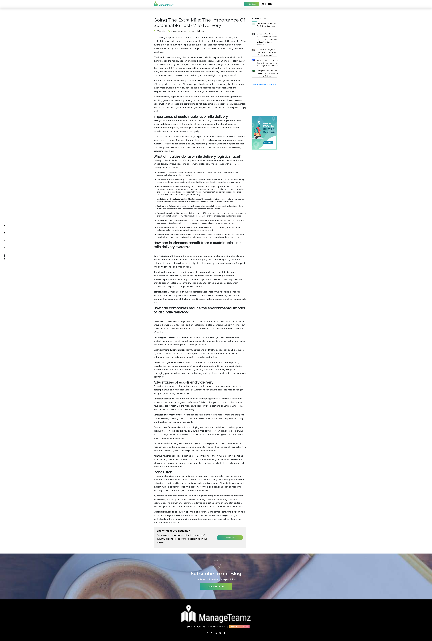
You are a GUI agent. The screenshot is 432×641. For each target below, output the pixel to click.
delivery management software (215, 511)
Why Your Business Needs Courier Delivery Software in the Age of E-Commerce (267, 63)
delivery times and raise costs (207, 209)
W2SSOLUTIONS (239, 626)
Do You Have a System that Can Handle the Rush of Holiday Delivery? (267, 52)
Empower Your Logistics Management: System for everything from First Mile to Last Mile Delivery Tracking (267, 39)
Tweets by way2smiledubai (264, 84)
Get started (229, 537)
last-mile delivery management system (209, 80)
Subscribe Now (216, 587)
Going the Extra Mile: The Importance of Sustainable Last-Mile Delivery (267, 73)
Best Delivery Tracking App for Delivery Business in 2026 (267, 26)
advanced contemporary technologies (173, 127)
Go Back (252, 4)
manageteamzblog (178, 31)
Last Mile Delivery (199, 31)
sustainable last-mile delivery (226, 147)
